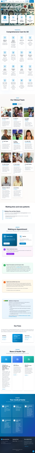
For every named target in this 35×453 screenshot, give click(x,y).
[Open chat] (33, 451)
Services (10, 1)
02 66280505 (31, 1)
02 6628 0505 (19, 267)
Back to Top (26, 446)
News (23, 1)
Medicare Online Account (23, 315)
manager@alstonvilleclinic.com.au (6, 443)
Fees (21, 1)
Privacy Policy (17, 450)
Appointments (17, 1)
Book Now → (6, 243)
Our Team (13, 1)
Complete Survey (9, 253)
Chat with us (27, 1)
